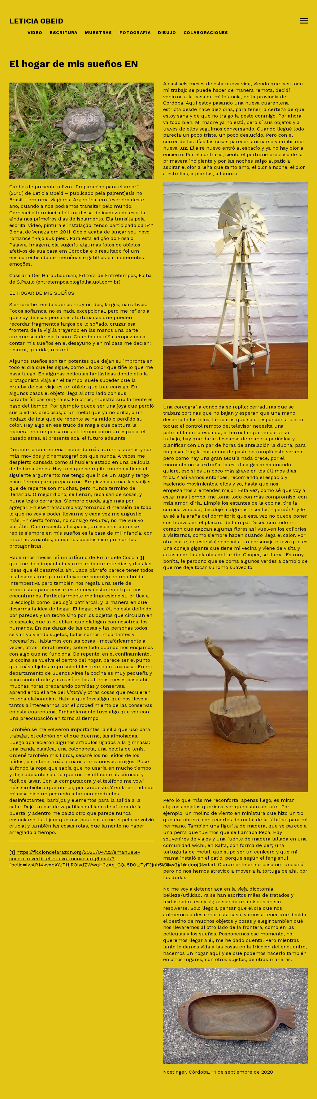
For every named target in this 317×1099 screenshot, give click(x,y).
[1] (141, 557)
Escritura (64, 32)
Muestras (98, 32)
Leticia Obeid (36, 21)
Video (35, 32)
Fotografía (134, 32)
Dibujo (167, 32)
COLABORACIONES (206, 32)
